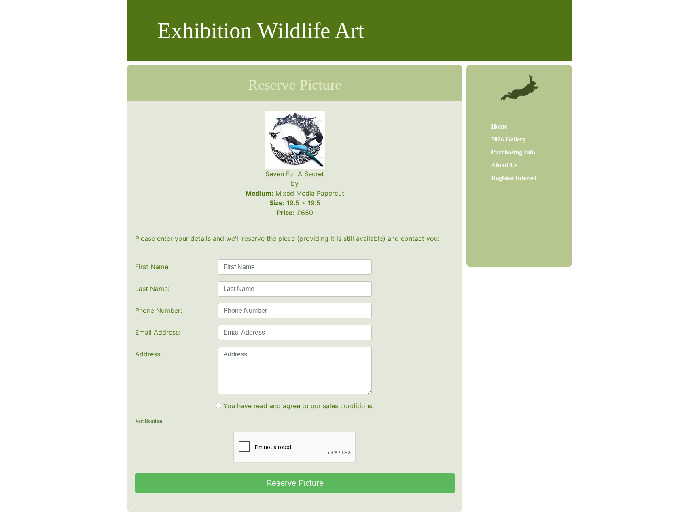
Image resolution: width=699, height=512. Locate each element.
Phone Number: (158, 310)
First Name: (152, 267)
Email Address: (157, 332)
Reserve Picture (295, 482)
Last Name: (152, 288)
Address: (148, 354)
